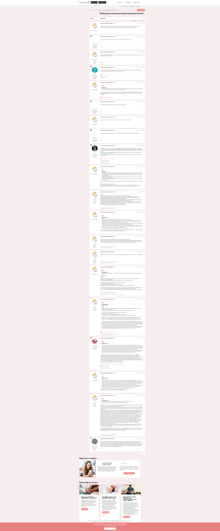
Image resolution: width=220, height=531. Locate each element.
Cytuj (137, 23)
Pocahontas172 (95, 59)
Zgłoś (143, 23)
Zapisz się (129, 473)
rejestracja (132, 6)
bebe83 (94, 199)
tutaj (124, 470)
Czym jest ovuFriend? (125, 6)
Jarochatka (95, 345)
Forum (91, 10)
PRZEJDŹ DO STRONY (110, 528)
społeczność (137, 2)
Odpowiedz (141, 10)
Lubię (140, 23)
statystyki (119, 2)
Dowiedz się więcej (112, 525)
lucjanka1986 (94, 445)
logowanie (139, 6)
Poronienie (95, 10)
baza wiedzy (127, 2)
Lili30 (95, 74)
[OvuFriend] (84, 3)
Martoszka (95, 43)
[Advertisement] (83, 24)
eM (94, 152)
